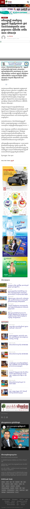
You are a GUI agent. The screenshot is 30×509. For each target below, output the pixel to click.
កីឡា (17, 503)
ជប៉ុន (2, 484)
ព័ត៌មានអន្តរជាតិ (7, 501)
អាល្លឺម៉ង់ (3, 486)
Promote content (10, 503)
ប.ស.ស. (17, 492)
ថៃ (23, 484)
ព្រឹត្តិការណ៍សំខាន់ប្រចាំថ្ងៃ (6, 499)
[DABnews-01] (15, 277)
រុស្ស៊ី (10, 481)
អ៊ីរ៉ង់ (21, 481)
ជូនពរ (24, 481)
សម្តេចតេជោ (17, 481)
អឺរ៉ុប (20, 488)
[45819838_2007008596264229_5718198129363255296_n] (15, 215)
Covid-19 (7, 484)
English (23, 505)
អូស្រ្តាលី (12, 160)
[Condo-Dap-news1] (15, 10)
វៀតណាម (16, 484)
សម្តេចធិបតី (12, 488)
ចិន (13, 481)
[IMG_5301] (15, 7)
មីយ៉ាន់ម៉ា (17, 488)
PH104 (11, 36)
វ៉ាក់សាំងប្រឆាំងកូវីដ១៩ (10, 490)
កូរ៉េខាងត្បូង (3, 492)
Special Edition (11, 505)
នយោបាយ (13, 501)
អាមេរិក (7, 481)
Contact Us (23, 503)
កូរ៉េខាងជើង (18, 486)
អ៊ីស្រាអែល (7, 486)
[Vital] (15, 236)
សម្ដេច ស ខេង (22, 490)
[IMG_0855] (15, 14)
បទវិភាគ (20, 484)
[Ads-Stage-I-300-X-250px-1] (15, 256)
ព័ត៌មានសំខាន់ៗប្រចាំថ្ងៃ (5, 488)
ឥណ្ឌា (23, 488)
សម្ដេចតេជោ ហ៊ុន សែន (10, 492)
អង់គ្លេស (17, 490)
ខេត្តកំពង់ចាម (4, 490)
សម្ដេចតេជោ (12, 486)
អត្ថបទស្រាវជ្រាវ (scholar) (22, 501)
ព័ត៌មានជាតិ (21, 499)
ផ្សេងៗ (18, 505)
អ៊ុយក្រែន (3, 481)
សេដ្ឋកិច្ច (26, 499)
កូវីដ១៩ (12, 484)
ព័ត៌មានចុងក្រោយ (15, 499)
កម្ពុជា (27, 490)
